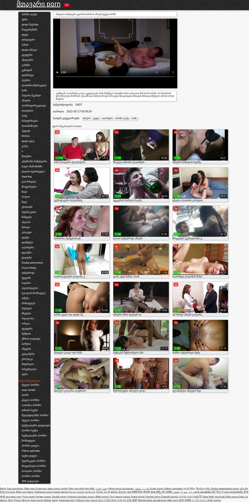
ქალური (27, 257)
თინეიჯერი (28, 39)
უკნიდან (27, 70)
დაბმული (27, 242)
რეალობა (28, 318)
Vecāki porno (59, 496)
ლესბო (26, 80)
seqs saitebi (28, 389)
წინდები (27, 217)
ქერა (25, 19)
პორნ (25, 395)
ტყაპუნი (27, 252)
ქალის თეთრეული (33, 171)
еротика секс (14, 496)
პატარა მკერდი (31, 95)
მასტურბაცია (30, 120)
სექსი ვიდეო (29, 455)
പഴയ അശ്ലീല (202, 492)
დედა (25, 34)
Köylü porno (156, 488)
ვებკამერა (28, 354)
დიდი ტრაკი (29, 49)
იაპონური (28, 247)
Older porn (30, 488)
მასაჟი (26, 227)
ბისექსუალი (29, 369)
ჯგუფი (25, 237)
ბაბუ (24, 115)
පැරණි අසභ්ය (200, 500)
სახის (25, 44)
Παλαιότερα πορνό (87, 500)
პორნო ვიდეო (30, 445)
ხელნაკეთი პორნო (33, 460)
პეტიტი (26, 130)
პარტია (26, 343)
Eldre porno (232, 496)
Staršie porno (153, 496)
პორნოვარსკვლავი (34, 105)
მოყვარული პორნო (34, 466)
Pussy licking (29, 267)
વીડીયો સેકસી (103, 492)
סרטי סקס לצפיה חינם (110, 500)
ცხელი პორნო (30, 400)
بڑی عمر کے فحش (183, 492)
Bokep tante (51, 500)
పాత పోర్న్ (156, 492)
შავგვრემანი (29, 29)
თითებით (27, 110)
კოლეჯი (27, 232)
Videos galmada (31, 450)
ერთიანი (27, 207)
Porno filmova (22, 500)
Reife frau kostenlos (11, 488)
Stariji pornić (138, 496)
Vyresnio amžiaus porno (81, 496)
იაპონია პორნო (31, 405)
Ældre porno (102, 496)
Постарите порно (120, 496)
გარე (25, 146)
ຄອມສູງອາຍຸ (160, 500)
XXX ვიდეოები (30, 481)
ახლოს (26, 222)
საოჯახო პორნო (32, 471)
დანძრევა (28, 75)
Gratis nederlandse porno (225, 488)
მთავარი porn (38, 4)
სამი (24, 90)
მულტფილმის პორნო (35, 415)
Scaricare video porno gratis (52, 488)
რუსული (27, 308)
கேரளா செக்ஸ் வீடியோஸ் (82, 492)
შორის (26, 136)
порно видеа (61, 492)
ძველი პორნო (30, 384)
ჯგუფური (27, 54)
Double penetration (32, 262)
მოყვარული (29, 186)
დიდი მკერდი (30, 24)
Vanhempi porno (44, 492)
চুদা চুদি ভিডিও (189, 488)
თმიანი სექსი (30, 410)
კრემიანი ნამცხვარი (34, 161)
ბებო (25, 374)
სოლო (26, 196)
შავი (24, 191)
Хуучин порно (43, 496)
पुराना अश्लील (185, 500)
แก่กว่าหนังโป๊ (195, 496)
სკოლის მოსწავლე (33, 293)
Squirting (27, 176)
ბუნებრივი (28, 272)
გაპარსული (29, 181)
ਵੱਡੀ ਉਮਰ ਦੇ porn (221, 492)
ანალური (27, 60)
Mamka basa (145, 500)
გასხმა (26, 65)
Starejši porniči (170, 496)
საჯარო (26, 283)
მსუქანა (26, 313)
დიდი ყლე (28, 141)
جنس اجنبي (101, 488)
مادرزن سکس (141, 488)
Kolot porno (214, 500)
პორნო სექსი (30, 430)
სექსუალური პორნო (34, 435)
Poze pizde (28, 496)
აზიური (26, 100)
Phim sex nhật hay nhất (81, 488)
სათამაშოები (30, 125)
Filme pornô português (121, 488)
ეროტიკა (27, 359)
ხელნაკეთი (29, 212)
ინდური (26, 348)
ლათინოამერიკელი (34, 85)
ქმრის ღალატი (31, 338)
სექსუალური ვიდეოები (36, 425)
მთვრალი (28, 364)
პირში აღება (29, 14)
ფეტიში (26, 277)
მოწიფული (28, 303)
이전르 (183, 496)
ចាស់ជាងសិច (237, 492)
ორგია (26, 323)
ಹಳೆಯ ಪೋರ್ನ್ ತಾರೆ (121, 492)
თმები (25, 298)
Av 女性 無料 (130, 500)
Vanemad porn (67, 500)
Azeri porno (37, 500)
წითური (26, 156)
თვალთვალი (30, 288)
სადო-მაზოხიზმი (32, 166)
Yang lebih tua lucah (214, 496)
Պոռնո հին (203, 488)
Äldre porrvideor (25, 492)
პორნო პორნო (31, 476)
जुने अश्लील (167, 492)
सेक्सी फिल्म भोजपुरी (141, 492)
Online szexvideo (173, 488)
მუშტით (26, 333)
